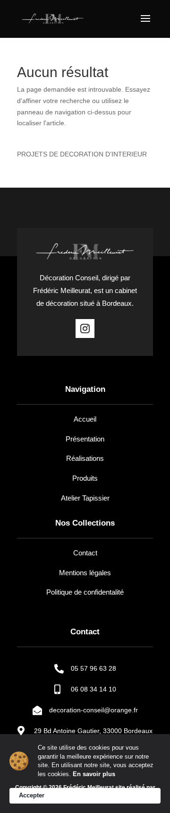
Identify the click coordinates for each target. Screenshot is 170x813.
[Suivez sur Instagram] (85, 328)
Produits (85, 478)
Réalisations (85, 458)
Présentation (85, 439)
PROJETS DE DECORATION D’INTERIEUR (82, 154)
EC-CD (85, 795)
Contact (85, 553)
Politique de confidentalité (85, 592)
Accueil (85, 419)
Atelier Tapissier (85, 498)
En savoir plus (94, 774)
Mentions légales (85, 573)
